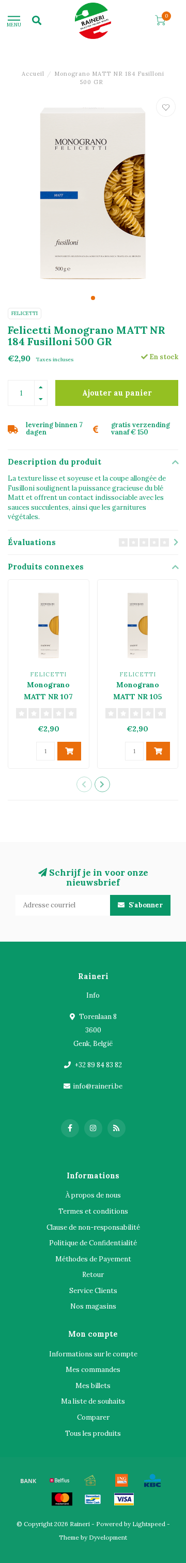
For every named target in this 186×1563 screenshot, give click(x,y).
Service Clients (93, 1290)
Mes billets (93, 1385)
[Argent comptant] (90, 1480)
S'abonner (145, 905)
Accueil (33, 73)
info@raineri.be (97, 1086)
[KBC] (152, 1480)
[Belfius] (59, 1480)
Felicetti (24, 313)
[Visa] (124, 1499)
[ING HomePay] (121, 1480)
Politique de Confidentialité (93, 1243)
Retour (93, 1274)
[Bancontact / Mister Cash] (93, 1499)
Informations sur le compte (93, 1354)
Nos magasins (93, 1306)
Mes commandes (93, 1369)
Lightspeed (148, 1524)
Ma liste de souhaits (93, 1401)
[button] (93, 298)
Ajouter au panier (117, 393)
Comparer (93, 1417)
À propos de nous (93, 1195)
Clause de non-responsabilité (93, 1227)
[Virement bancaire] (28, 1480)
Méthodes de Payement (93, 1259)
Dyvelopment (108, 1537)
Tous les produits (93, 1433)
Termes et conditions (93, 1211)
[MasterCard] (62, 1499)
